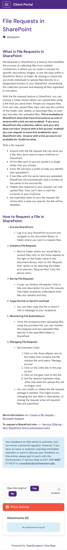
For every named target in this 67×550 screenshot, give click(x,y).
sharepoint (13, 37)
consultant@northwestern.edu (37, 463)
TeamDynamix (34, 545)
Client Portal (23, 4)
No (12, 493)
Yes (35, 488)
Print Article (19, 507)
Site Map (50, 545)
